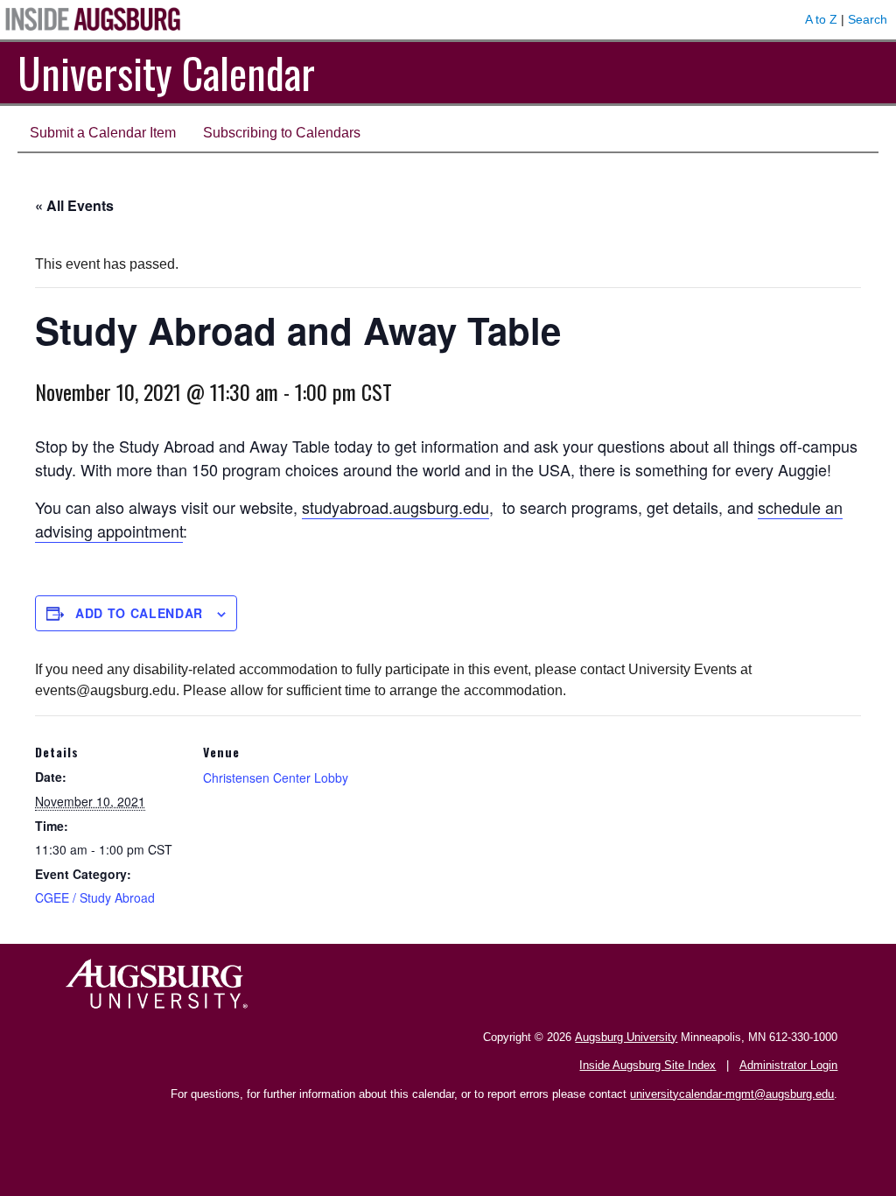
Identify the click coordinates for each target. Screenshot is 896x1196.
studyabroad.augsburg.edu (395, 507)
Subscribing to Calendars (281, 132)
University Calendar (166, 72)
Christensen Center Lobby (275, 777)
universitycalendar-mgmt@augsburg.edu (732, 1094)
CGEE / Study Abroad (95, 897)
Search (867, 19)
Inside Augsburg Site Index (647, 1065)
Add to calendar (139, 613)
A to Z (821, 19)
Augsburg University (626, 1037)
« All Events (74, 205)
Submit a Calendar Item (103, 132)
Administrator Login (788, 1065)
